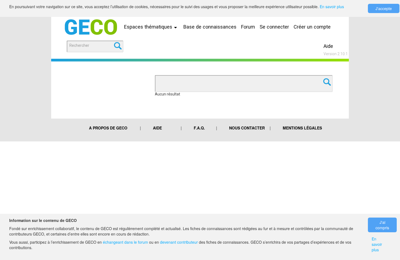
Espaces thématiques (149, 27)
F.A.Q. (199, 128)
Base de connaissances (209, 27)
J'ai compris (382, 224)
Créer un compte (312, 27)
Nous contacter (247, 128)
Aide (328, 46)
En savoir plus (332, 6)
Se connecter (274, 27)
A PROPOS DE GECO (108, 128)
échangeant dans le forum (125, 242)
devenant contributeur (179, 242)
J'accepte (384, 8)
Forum (248, 27)
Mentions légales (302, 128)
